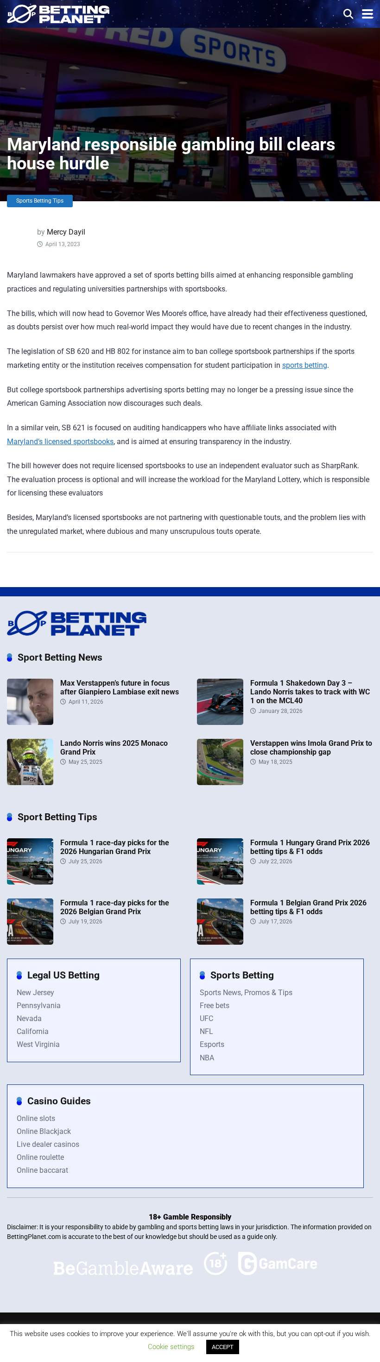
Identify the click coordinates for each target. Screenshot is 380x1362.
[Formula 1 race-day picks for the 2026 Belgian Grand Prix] (30, 942)
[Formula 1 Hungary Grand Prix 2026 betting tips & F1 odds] (220, 882)
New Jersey (35, 992)
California (33, 1031)
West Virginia (38, 1044)
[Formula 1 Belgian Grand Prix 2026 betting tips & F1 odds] (220, 942)
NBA (207, 1057)
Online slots (36, 1118)
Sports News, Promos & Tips (246, 992)
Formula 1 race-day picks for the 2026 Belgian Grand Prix (114, 907)
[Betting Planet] (58, 12)
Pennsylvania (39, 1005)
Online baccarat (42, 1170)
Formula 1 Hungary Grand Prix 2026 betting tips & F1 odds (310, 847)
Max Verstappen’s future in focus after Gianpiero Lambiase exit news (119, 687)
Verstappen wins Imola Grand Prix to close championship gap (311, 747)
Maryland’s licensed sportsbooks (60, 441)
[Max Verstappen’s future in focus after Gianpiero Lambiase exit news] (30, 722)
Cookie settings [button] (171, 1347)
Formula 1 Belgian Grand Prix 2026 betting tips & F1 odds (308, 907)
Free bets (214, 1005)
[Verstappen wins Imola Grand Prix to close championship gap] (220, 782)
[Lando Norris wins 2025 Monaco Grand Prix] (30, 782)
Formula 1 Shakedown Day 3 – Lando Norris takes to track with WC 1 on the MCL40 (310, 692)
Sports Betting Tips (39, 201)
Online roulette (40, 1157)
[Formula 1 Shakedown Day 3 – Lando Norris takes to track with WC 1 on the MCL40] (220, 722)
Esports (212, 1044)
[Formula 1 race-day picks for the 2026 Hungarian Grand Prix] (30, 882)
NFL (206, 1031)
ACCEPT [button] (223, 1346)
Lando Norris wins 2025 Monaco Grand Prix (114, 747)
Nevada (29, 1018)
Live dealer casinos (48, 1144)
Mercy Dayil (66, 232)
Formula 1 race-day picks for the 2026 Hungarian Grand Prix (114, 847)
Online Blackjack (44, 1131)
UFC (206, 1018)
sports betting (304, 365)
